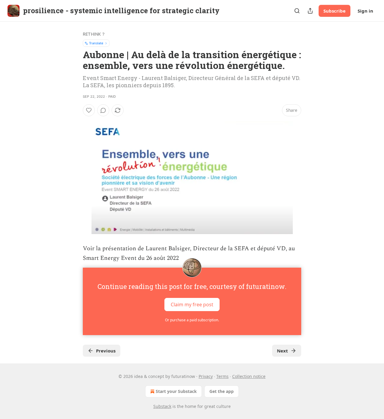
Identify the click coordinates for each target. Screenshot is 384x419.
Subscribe (334, 11)
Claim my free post (192, 304)
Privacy (206, 376)
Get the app (221, 391)
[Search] (297, 11)
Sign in (365, 11)
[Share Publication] (310, 11)
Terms (222, 376)
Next (282, 351)
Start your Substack (176, 391)
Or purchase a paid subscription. (192, 319)
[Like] (89, 110)
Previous (106, 351)
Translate (96, 43)
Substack (162, 406)
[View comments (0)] (103, 110)
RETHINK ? (93, 34)
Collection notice (249, 376)
